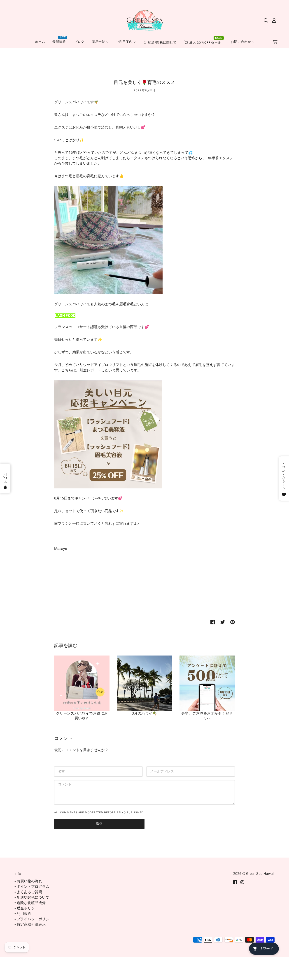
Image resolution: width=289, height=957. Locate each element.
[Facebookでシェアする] (213, 621)
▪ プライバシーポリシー (33, 919)
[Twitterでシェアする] (223, 621)
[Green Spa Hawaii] (144, 20)
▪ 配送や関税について (31, 897)
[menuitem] (40, 42)
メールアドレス (161, 771)
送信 (99, 824)
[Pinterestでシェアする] (233, 621)
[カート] (276, 42)
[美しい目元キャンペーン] (108, 434)
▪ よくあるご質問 (28, 892)
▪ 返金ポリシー (26, 908)
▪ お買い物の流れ (28, 881)
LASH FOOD (65, 315)
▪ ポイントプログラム (31, 886)
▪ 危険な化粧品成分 (30, 903)
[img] (266, 20)
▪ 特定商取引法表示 (30, 924)
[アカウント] (274, 20)
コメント (64, 785)
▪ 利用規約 (22, 913)
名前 (61, 771)
